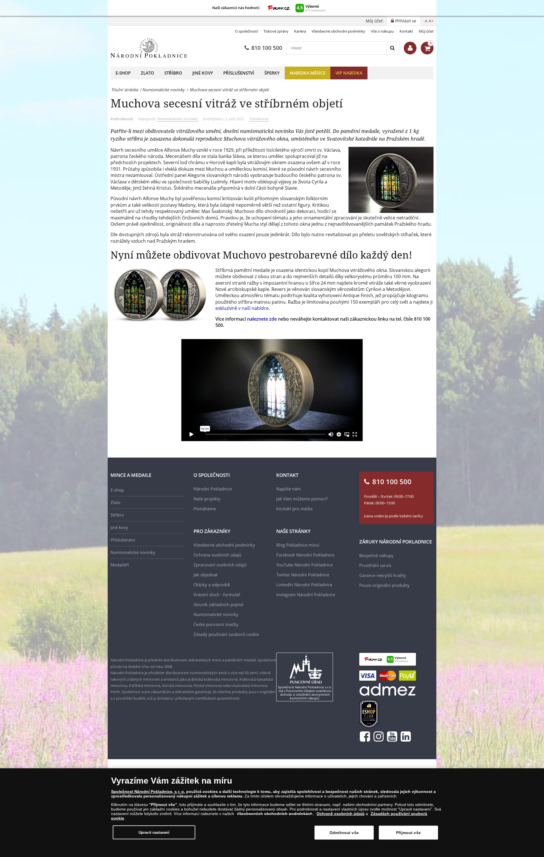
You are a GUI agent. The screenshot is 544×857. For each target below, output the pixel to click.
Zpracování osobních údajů (220, 565)
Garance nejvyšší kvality (382, 575)
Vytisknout (259, 118)
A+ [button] (431, 21)
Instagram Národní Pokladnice (305, 594)
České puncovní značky (216, 624)
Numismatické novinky (177, 118)
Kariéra (300, 31)
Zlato (147, 73)
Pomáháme (205, 508)
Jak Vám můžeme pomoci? (302, 498)
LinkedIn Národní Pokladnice (304, 584)
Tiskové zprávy (276, 31)
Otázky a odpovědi (212, 584)
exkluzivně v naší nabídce (242, 308)
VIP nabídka (348, 73)
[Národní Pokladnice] (148, 48)
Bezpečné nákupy (376, 555)
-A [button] (426, 21)
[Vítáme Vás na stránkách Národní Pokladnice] (410, 48)
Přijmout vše (408, 832)
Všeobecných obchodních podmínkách (275, 813)
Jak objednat (206, 574)
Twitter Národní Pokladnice (302, 574)
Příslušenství (238, 73)
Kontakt (406, 31)
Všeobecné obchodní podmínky (338, 31)
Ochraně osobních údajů (340, 813)
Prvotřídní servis (375, 565)
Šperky (272, 73)
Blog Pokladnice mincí (297, 545)
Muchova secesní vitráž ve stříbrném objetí (226, 103)
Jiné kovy (202, 73)
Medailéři (119, 565)
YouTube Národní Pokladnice (304, 565)
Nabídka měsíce (307, 73)
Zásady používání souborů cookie (226, 634)
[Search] (392, 48)
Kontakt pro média (294, 508)
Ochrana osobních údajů (217, 555)
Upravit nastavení (154, 832)
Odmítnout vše (344, 832)
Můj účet (426, 31)
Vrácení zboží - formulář (217, 594)
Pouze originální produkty (384, 585)
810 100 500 (266, 48)
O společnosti (246, 31)
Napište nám (288, 489)
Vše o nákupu (382, 31)
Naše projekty (207, 498)
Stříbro (173, 73)
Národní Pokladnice (213, 489)
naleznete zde (262, 319)
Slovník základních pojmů (218, 604)
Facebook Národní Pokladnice (305, 555)
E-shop (123, 73)
